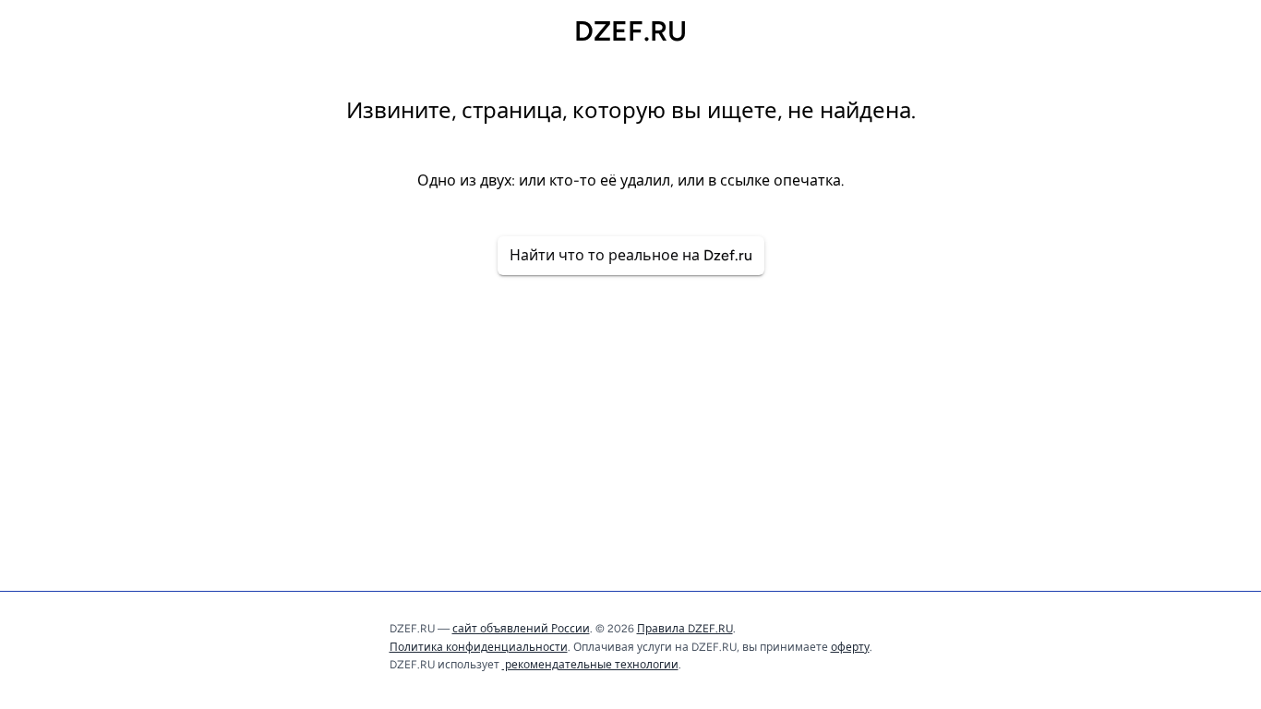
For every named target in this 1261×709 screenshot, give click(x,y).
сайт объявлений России (521, 628)
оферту (850, 647)
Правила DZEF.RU (685, 628)
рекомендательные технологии (590, 664)
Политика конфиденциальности (479, 647)
